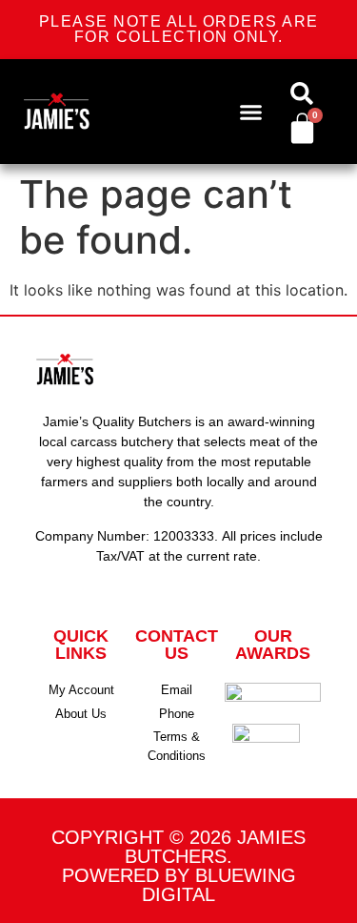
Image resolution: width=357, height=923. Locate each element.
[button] (250, 111)
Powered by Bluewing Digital (179, 885)
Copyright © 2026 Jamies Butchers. (178, 847)
